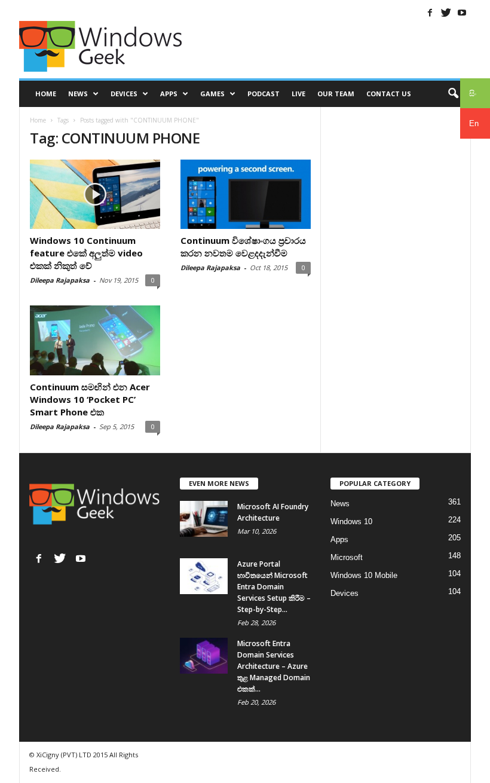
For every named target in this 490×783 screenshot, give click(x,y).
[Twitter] (446, 12)
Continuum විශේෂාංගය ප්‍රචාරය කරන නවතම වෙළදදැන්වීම (243, 246)
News (78, 93)
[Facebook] (429, 12)
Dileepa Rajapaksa (60, 280)
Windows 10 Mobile (363, 575)
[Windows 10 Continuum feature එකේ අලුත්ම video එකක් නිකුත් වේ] (95, 194)
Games (212, 93)
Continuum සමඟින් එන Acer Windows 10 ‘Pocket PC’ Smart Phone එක (90, 399)
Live (298, 93)
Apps (168, 93)
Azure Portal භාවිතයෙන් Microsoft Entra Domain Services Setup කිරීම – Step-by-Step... (274, 586)
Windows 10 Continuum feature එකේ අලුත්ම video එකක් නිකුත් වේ (86, 252)
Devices (124, 93)
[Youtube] (462, 12)
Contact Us (388, 93)
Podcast (263, 93)
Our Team (335, 93)
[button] (453, 94)
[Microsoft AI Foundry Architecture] (204, 519)
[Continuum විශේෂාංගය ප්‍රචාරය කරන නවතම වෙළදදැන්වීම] (245, 194)
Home (45, 93)
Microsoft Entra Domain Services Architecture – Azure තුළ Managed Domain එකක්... (273, 666)
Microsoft (346, 557)
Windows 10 (351, 521)
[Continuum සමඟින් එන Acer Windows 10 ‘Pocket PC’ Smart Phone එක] (95, 340)
